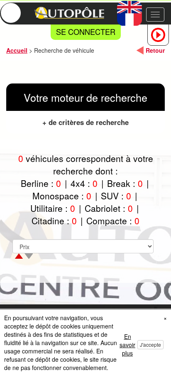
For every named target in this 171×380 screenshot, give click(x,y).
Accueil (16, 50)
